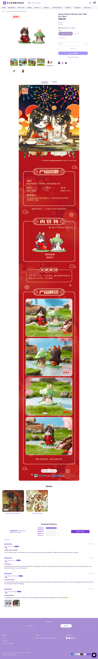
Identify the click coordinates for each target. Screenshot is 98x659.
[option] (32, 35)
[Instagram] (72, 638)
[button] (41, 528)
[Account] (90, 2)
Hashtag (68, 8)
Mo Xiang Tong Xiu (37, 513)
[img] (8, 544)
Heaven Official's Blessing (13, 513)
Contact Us (5, 641)
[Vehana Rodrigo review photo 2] (16, 603)
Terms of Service (13, 652)
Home (4, 8)
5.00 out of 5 (21, 531)
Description (44, 82)
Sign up (66, 626)
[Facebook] (67, 638)
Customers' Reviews (8, 643)
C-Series (36, 8)
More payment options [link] (73, 57)
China (61, 22)
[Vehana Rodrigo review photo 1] (8, 603)
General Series (57, 8)
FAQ (3, 638)
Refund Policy (28, 652)
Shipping (54, 82)
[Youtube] (70, 638)
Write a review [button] (80, 531)
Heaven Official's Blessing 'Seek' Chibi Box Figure (17, 11)
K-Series (46, 8)
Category (77, 8)
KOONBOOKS (13, 654)
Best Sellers (11, 8)
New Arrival (21, 8)
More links (87, 8)
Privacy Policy (21, 652)
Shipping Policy (5, 652)
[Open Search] (29, 2)
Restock (29, 8)
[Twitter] (75, 638)
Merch (62, 24)
